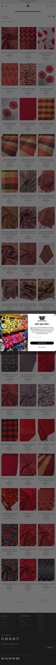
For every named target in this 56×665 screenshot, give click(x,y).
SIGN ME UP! (42, 343)
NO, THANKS (42, 347)
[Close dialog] (54, 315)
